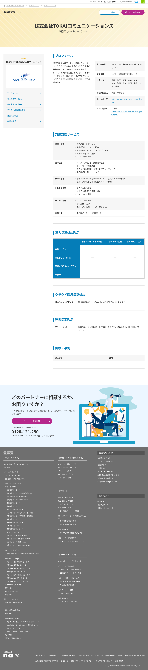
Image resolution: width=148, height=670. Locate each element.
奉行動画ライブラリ (65, 474)
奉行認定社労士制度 (67, 585)
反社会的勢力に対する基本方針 (46, 661)
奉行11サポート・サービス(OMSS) (18, 631)
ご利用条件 (52, 655)
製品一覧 (6, 467)
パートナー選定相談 (132, 12)
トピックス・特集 (64, 478)
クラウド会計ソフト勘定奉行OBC (15, 5)
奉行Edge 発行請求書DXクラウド (18, 562)
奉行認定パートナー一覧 (50, 5)
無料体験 (8, 635)
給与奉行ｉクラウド (13, 525)
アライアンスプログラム (69, 602)
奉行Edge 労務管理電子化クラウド (18, 568)
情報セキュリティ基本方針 (135, 655)
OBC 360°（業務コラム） (67, 464)
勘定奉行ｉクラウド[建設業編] (17, 496)
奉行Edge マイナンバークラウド (18, 581)
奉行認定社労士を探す (68, 524)
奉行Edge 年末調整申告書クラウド (18, 578)
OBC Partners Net (67, 593)
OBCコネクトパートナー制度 (70, 573)
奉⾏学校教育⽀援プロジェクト (71, 533)
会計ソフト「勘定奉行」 (14, 475)
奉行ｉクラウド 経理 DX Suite (17, 535)
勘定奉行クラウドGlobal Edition (17, 500)
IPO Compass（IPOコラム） (68, 467)
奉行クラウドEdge (12, 558)
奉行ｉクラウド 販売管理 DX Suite (18, 538)
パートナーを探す (108, 12)
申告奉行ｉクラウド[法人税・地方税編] (20, 513)
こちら (136, 2)
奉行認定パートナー (34, 5)
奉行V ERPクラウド (12, 550)
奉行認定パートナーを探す (69, 511)
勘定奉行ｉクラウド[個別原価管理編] (19, 493)
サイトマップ (40, 655)
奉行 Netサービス (66, 504)
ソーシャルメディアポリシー (88, 655)
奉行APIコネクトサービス (14, 602)
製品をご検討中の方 (65, 497)
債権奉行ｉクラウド (13, 503)
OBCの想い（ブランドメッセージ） (16, 464)
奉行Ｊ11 (8, 595)
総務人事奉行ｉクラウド (15, 522)
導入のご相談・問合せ (13, 638)
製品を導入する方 (64, 507)
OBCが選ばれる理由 (12, 610)
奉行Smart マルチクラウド (15, 584)
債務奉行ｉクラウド (13, 506)
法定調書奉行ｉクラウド (15, 529)
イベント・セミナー (65, 471)
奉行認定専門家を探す (68, 521)
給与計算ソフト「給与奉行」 (15, 479)
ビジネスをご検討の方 (66, 566)
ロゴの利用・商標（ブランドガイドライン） (77, 661)
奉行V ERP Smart (11, 591)
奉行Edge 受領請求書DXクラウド (18, 565)
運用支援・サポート (12, 618)
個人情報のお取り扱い (67, 655)
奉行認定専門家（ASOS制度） (71, 581)
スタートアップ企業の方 (67, 538)
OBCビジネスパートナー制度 (70, 569)
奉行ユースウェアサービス (16, 628)
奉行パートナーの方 (65, 590)
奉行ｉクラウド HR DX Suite (16, 542)
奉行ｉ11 (8, 588)
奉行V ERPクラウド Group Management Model (23, 553)
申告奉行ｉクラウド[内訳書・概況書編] (20, 516)
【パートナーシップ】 (67, 555)
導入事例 (8, 613)
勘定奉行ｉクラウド (13, 490)
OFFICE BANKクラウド (14, 532)
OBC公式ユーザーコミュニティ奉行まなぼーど (22, 625)
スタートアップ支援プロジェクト (72, 541)
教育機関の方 (63, 529)
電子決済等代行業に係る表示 (111, 655)
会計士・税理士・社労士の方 (68, 578)
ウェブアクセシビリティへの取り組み (109, 661)
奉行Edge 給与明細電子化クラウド (18, 575)
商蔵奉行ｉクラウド (13, 519)
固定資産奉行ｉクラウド (15, 509)
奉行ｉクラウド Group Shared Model (19, 545)
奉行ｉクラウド (10, 487)
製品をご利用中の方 (65, 501)
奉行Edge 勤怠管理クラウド (16, 571)
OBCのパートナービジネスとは (69, 561)
